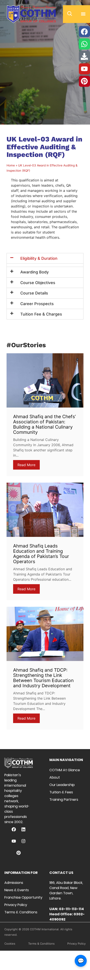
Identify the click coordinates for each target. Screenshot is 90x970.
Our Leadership (62, 784)
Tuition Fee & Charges (41, 314)
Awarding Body (34, 272)
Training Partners (63, 799)
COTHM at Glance (64, 770)
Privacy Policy (15, 904)
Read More (26, 465)
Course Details (34, 293)
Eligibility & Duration (38, 258)
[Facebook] (14, 829)
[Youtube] (14, 841)
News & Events (16, 890)
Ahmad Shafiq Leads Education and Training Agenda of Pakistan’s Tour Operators (41, 553)
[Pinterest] (18, 853)
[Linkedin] (23, 829)
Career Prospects (37, 303)
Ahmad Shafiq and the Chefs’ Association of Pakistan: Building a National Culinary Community (44, 424)
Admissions (13, 882)
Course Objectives (37, 282)
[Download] (84, 56)
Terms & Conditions (20, 912)
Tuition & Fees (61, 792)
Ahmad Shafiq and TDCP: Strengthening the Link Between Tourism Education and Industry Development (43, 677)
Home (11, 165)
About (54, 777)
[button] (83, 14)
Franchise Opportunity (23, 897)
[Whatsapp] (84, 43)
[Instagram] (23, 841)
